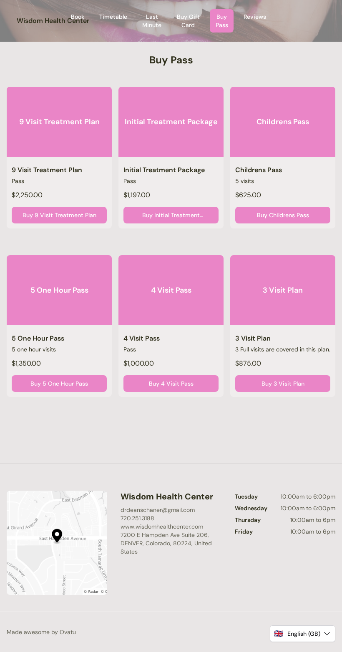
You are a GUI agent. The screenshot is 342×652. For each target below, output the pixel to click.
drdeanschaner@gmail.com (158, 510)
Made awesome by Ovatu (41, 632)
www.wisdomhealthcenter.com (162, 526)
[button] (302, 633)
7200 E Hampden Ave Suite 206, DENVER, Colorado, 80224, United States (166, 543)
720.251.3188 (137, 518)
